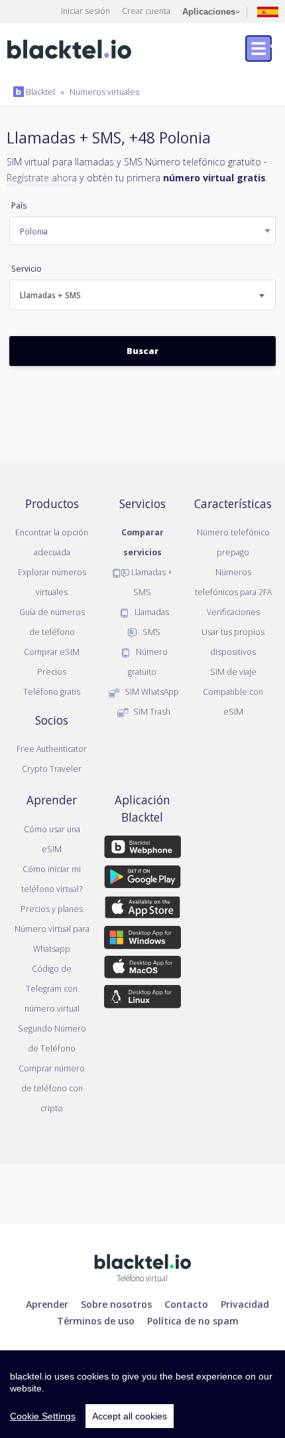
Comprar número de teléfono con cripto (52, 1088)
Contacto (186, 1303)
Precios (51, 671)
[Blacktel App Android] (143, 879)
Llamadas (151, 612)
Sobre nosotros (116, 1303)
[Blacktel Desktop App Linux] (143, 999)
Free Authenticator (52, 749)
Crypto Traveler (52, 768)
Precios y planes (52, 909)
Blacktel (39, 92)
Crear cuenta (146, 11)
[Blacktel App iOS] (143, 910)
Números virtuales (104, 92)
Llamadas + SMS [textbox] (50, 295)
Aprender (47, 1303)
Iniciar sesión (85, 11)
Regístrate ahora (42, 177)
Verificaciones (233, 612)
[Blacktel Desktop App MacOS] (143, 969)
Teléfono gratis (51, 691)
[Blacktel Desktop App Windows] (143, 940)
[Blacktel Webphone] (143, 849)
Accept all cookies (129, 1416)
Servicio (26, 268)
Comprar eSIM (52, 652)
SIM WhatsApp (151, 691)
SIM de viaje (233, 671)
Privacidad (245, 1303)
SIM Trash (150, 711)
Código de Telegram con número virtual (52, 988)
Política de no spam (193, 1320)
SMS (150, 632)
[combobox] (142, 295)
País (19, 205)
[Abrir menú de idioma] (267, 11)
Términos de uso (96, 1320)
